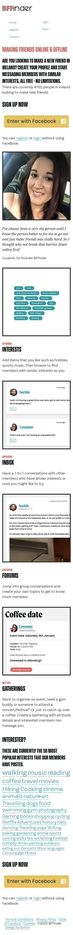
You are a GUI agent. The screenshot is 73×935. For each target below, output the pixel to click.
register (22, 138)
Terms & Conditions (19, 919)
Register (14, 29)
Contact (14, 36)
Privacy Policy (46, 919)
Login (45, 22)
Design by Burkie (17, 927)
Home (12, 22)
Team (45, 29)
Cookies (29, 923)
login (37, 138)
